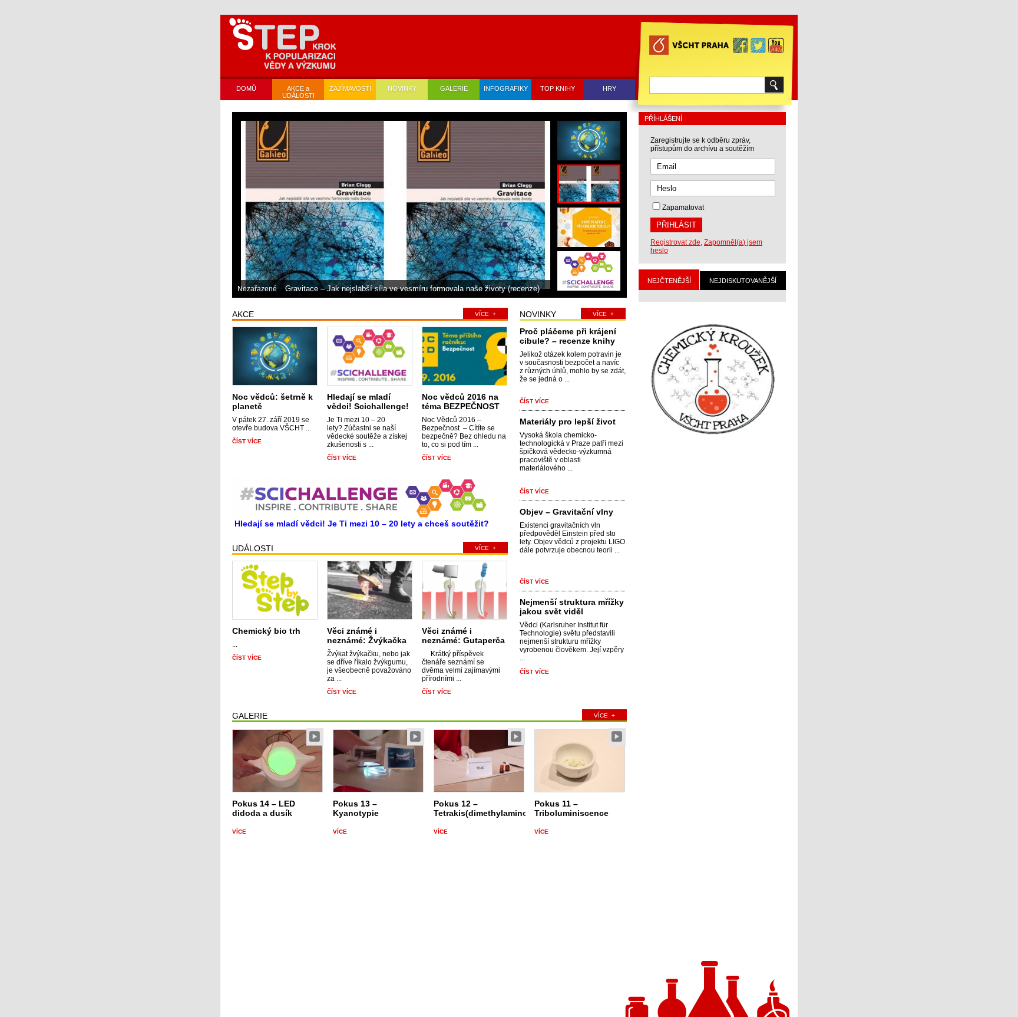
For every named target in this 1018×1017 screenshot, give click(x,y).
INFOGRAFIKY (506, 88)
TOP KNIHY (557, 88)
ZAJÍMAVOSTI (350, 88)
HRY (609, 88)
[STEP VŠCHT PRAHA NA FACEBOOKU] (740, 46)
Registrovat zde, (676, 242)
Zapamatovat (683, 207)
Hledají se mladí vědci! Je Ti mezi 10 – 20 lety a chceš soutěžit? (361, 523)
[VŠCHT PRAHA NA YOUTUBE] (776, 46)
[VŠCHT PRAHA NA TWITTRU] (758, 46)
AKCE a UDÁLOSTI (298, 92)
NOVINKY (402, 88)
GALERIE (454, 88)
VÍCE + (485, 314)
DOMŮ (246, 88)
